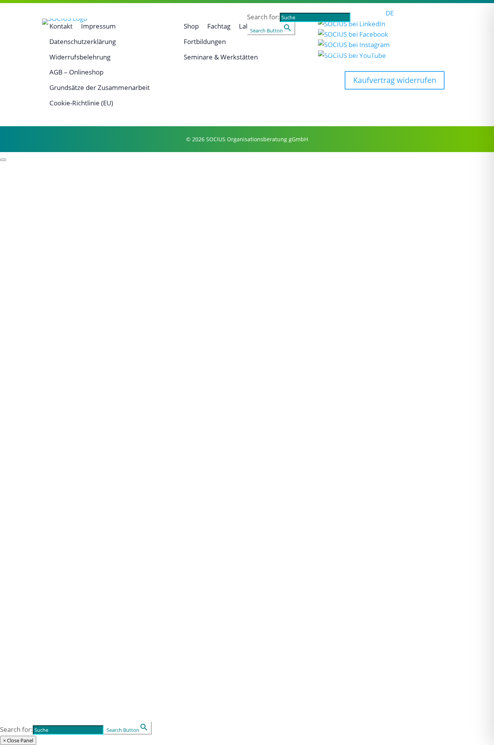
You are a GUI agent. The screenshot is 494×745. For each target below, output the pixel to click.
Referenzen (20, 212)
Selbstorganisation (32, 235)
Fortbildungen (24, 547)
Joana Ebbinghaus (31, 353)
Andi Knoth (19, 406)
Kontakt (304, 53)
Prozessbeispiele (29, 180)
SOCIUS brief (22, 492)
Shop (269, 53)
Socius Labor (341, 53)
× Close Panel (18, 740)
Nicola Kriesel (23, 416)
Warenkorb (19, 654)
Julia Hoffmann (26, 384)
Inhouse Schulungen (35, 610)
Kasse (10, 665)
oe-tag (11, 526)
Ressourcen (160, 53)
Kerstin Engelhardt (32, 364)
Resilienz (15, 256)
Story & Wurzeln (28, 191)
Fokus (81, 53)
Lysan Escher (22, 374)
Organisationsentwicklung (45, 578)
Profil (46, 53)
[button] (382, 23)
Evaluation (18, 277)
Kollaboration (23, 288)
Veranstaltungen (219, 53)
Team (117, 53)
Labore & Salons (28, 536)
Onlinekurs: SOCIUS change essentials (65, 481)
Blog (7, 471)
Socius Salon (386, 53)
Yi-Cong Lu (18, 427)
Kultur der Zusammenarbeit (49, 319)
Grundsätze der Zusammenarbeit (99, 87)
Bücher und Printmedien (43, 643)
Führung (14, 246)
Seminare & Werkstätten (42, 599)
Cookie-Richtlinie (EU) (81, 102)
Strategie (15, 267)
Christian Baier (25, 342)
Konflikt (13, 568)
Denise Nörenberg (31, 437)
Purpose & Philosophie (39, 201)
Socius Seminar (435, 53)
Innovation (18, 298)
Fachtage (15, 515)
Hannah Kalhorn (28, 395)
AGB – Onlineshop (76, 72)
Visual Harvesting (30, 309)
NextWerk (17, 447)
